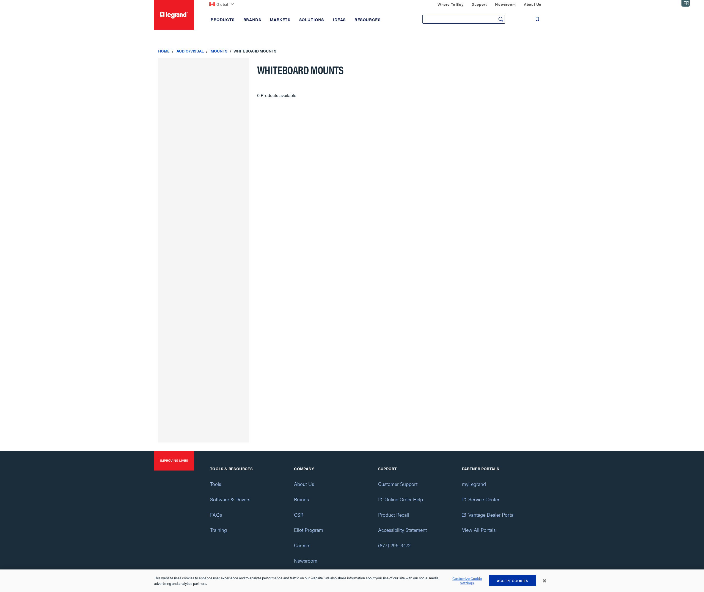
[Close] (544, 581)
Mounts (219, 51)
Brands (301, 499)
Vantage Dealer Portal (491, 514)
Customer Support (397, 483)
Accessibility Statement (402, 529)
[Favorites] (537, 19)
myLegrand (474, 483)
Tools (215, 483)
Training (218, 529)
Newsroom (305, 560)
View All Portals (479, 529)
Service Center (483, 499)
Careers (302, 545)
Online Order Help (403, 499)
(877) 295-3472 (394, 545)
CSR (298, 514)
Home (164, 51)
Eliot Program (308, 529)
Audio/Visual (190, 51)
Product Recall (393, 514)
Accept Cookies (512, 580)
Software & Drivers (230, 499)
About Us (304, 483)
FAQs (216, 514)
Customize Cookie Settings (467, 581)
